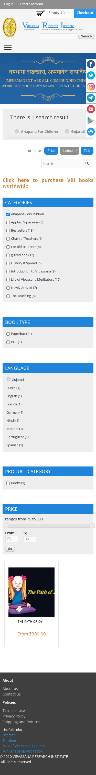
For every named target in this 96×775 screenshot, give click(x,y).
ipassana (33, 26)
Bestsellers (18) (22, 230)
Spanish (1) (14, 445)
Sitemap (9, 735)
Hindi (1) (12, 420)
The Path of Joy (30, 621)
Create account (31, 4)
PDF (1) (16, 341)
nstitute (68, 26)
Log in (8, 4)
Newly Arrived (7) (24, 287)
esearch (53, 26)
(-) (18, 131)
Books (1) (18, 483)
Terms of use (14, 710)
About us (10, 688)
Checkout (85, 12)
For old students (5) (26, 246)
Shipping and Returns (21, 721)
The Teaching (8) (23, 295)
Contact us (12, 694)
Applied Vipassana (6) (27, 222)
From (10, 532)
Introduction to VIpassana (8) (33, 271)
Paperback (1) (21, 333)
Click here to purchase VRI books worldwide (48, 183)
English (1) (14, 396)
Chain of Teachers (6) (26, 238)
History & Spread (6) (26, 263)
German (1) (14, 412)
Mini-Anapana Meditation (23, 751)
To (25, 533)
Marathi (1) (14, 428)
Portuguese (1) (17, 437)
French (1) (14, 404)
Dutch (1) (13, 387)
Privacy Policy (14, 716)
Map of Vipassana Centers (24, 746)
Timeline (9, 740)
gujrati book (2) (22, 255)
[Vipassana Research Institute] (10, 34)
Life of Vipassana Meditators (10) (35, 279)
